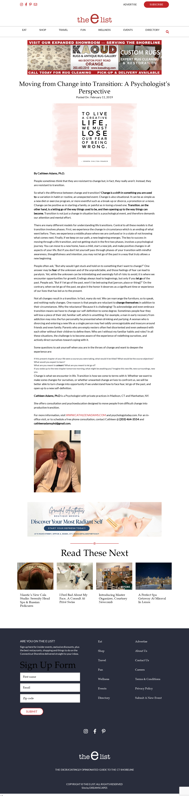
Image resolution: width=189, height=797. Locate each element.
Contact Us (142, 660)
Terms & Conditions (147, 679)
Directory (104, 698)
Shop (101, 651)
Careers (140, 669)
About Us (141, 651)
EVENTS (128, 29)
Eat (100, 641)
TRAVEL (63, 29)
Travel (102, 660)
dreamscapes (98, 787)
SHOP (42, 29)
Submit (31, 711)
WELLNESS (104, 29)
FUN (83, 29)
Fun (100, 669)
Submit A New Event (148, 698)
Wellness (103, 679)
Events (102, 688)
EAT (24, 29)
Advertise (141, 641)
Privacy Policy (144, 688)
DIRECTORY (152, 29)
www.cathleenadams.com (86, 415)
